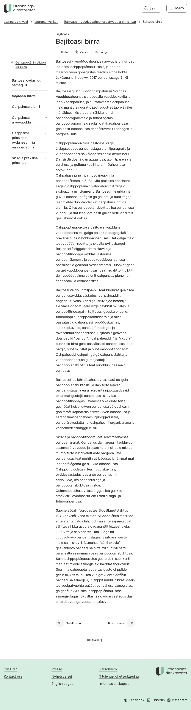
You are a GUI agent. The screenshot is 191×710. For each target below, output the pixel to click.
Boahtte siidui (116, 623)
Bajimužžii (93, 639)
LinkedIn (158, 700)
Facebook (136, 700)
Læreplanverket (46, 21)
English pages (62, 684)
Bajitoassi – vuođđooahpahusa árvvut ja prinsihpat (100, 21)
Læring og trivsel (16, 21)
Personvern (108, 669)
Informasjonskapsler (115, 684)
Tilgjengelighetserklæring (119, 676)
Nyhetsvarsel (61, 676)
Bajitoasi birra (152, 21)
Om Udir (10, 669)
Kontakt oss (13, 676)
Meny (179, 8)
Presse (56, 669)
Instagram (179, 700)
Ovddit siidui (73, 623)
